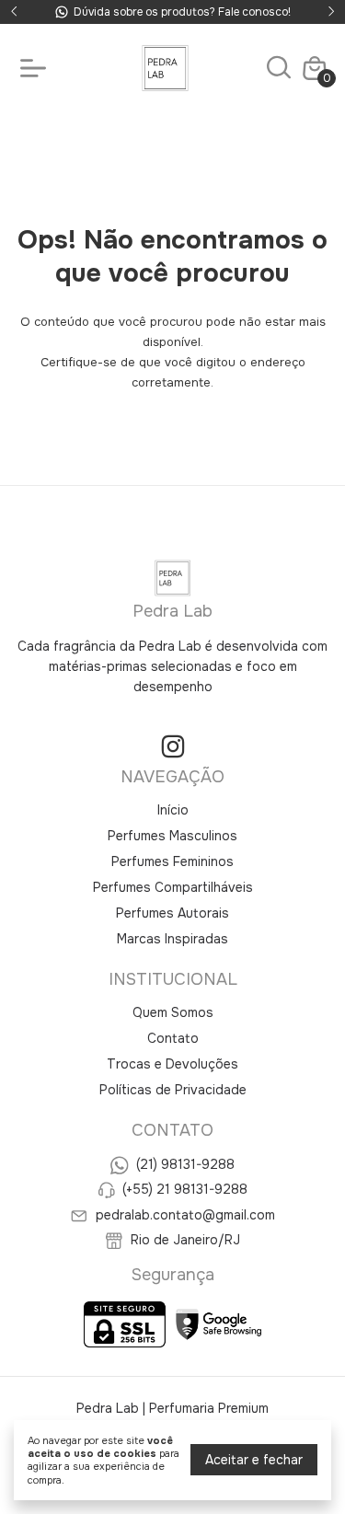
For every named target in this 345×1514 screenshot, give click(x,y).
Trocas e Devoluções (172, 1064)
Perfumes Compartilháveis (173, 887)
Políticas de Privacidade (173, 1089)
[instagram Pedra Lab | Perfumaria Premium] (173, 747)
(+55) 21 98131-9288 (184, 1190)
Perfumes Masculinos (172, 835)
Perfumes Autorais (172, 913)
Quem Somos (172, 1012)
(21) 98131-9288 (185, 1164)
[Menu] (37, 68)
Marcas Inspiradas (172, 938)
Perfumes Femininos (172, 861)
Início (173, 810)
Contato (173, 1038)
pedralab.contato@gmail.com (185, 1215)
